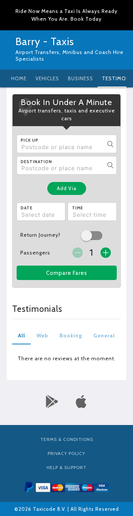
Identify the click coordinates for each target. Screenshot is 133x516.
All (21, 335)
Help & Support (66, 467)
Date (27, 207)
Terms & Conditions (66, 439)
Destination (36, 161)
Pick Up (29, 140)
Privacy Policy (66, 453)
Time (77, 207)
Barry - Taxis (45, 41)
